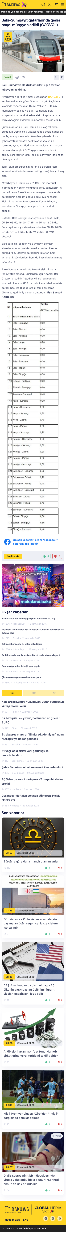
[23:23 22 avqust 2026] (33, 1027)
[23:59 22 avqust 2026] (33, 837)
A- (56, 77)
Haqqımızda (12, 1219)
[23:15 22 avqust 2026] (33, 1089)
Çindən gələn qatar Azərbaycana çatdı (21, 677)
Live (25, 1219)
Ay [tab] (54, 693)
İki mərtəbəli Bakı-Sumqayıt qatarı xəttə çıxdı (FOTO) (28, 618)
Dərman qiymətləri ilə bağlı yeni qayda (21, 666)
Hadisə (15, 711)
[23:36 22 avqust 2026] (33, 961)
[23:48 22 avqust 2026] (33, 895)
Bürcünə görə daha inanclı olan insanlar (31, 861)
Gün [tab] (12, 693)
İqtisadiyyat (19, 623)
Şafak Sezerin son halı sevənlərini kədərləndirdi (32, 767)
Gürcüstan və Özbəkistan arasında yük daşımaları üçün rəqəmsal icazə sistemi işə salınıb (31, 923)
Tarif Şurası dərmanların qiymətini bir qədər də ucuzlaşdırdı (31, 655)
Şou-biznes (18, 761)
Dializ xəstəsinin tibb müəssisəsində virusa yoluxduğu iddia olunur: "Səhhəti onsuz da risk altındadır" (31, 1180)
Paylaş (11, 556)
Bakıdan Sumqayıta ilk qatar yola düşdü (22, 644)
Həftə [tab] (33, 693)
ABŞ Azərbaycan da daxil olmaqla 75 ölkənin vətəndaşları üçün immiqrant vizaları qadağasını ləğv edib (29, 989)
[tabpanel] (33, 753)
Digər (14, 728)
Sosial (7, 77)
